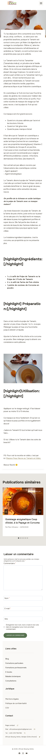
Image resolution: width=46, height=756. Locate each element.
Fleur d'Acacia (13, 527)
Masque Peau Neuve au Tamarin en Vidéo (23, 458)
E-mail (7, 608)
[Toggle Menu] (41, 3)
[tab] (18, 538)
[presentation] (23, 501)
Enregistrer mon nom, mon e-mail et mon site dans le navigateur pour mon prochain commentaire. (22, 627)
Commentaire (10, 563)
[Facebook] (19, 753)
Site (6, 619)
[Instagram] (23, 753)
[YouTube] (26, 753)
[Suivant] (40, 512)
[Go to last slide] (6, 512)
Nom (7, 598)
